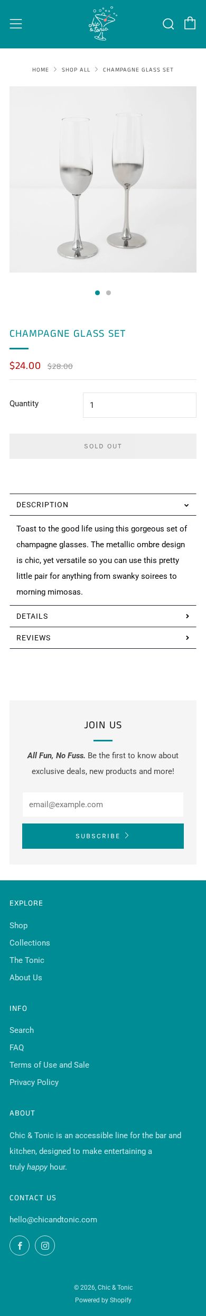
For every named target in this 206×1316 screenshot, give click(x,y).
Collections (30, 943)
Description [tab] (42, 504)
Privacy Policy (34, 1082)
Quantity (24, 403)
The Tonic (27, 960)
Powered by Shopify (103, 1300)
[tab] (97, 292)
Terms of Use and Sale (49, 1065)
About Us (26, 977)
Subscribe (98, 836)
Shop (18, 925)
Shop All (76, 70)
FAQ (17, 1047)
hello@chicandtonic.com (53, 1219)
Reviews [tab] (33, 638)
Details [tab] (32, 616)
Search (22, 1030)
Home (40, 70)
